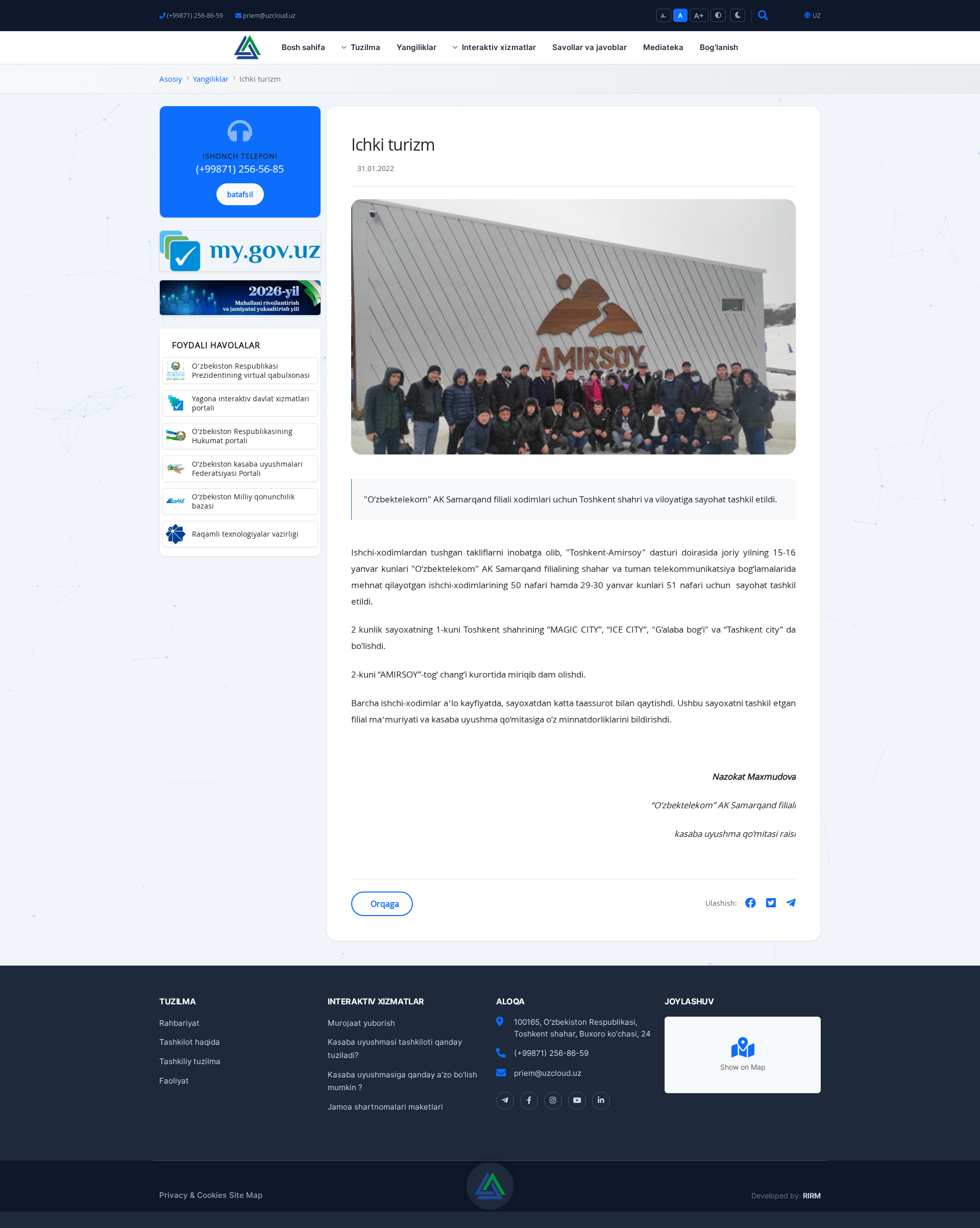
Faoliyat (174, 1081)
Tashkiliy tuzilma (189, 1061)
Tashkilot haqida (189, 1042)
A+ (699, 15)
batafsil (240, 194)
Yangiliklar (416, 47)
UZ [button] (817, 15)
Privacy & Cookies (193, 1195)
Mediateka (663, 47)
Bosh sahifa (303, 47)
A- (664, 15)
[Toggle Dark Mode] (737, 15)
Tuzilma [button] (365, 47)
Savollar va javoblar (589, 47)
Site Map (245, 1195)
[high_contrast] (718, 15)
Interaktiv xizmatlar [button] (499, 47)
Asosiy (170, 79)
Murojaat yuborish (361, 1023)
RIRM (812, 1195)
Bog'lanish (719, 47)
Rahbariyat (179, 1023)
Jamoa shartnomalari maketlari (385, 1107)
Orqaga (384, 903)
